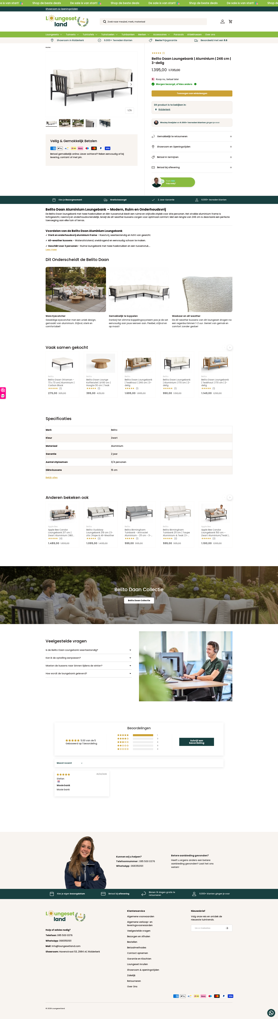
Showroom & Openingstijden (62, 8)
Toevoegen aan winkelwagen (192, 93)
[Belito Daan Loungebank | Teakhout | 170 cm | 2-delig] (215, 363)
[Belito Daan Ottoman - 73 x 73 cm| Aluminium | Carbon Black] (62, 363)
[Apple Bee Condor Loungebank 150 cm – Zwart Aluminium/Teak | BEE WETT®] (215, 513)
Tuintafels (88, 34)
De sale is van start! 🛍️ (85, 3)
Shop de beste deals (46, 3)
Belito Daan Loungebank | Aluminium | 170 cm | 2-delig (176, 382)
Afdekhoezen (194, 34)
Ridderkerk (164, 109)
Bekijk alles (52, 477)
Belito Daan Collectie (139, 600)
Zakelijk (131, 975)
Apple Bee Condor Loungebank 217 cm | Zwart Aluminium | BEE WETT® (60, 534)
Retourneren (134, 981)
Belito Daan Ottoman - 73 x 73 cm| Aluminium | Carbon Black (61, 382)
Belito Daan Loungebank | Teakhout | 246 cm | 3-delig (138, 382)
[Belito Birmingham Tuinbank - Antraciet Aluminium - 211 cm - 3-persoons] (139, 513)
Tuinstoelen (107, 34)
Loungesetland (58, 1008)
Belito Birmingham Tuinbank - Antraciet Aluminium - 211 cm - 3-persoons (138, 534)
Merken (142, 34)
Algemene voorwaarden (140, 916)
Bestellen (132, 941)
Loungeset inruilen (137, 964)
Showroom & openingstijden (143, 969)
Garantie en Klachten (139, 958)
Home (48, 47)
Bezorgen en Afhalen (138, 936)
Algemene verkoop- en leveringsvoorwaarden (140, 923)
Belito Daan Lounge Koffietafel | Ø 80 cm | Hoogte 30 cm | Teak (98, 382)
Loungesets (52, 34)
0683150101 (137, 866)
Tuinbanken (128, 34)
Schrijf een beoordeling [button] (196, 742)
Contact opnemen (137, 953)
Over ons (210, 34)
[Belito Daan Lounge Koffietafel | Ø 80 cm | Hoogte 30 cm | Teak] (100, 363)
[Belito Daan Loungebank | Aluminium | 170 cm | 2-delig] (177, 363)
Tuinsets (71, 34)
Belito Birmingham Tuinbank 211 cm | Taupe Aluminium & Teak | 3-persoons (176, 534)
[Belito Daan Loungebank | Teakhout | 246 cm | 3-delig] (139, 363)
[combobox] (153, 21)
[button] (230, 21)
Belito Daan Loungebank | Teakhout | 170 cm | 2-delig (215, 382)
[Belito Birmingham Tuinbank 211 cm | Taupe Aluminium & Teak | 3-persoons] (177, 513)
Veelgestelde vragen (138, 930)
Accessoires (160, 34)
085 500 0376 (147, 861)
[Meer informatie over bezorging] (195, 84)
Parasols (179, 34)
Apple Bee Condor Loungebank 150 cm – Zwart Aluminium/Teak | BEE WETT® (214, 534)
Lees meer (51, 249)
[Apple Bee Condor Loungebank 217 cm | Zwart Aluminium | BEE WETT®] (62, 513)
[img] (63, 774)
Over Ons (132, 986)
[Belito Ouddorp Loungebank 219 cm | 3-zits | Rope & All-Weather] (100, 513)
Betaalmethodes (136, 947)
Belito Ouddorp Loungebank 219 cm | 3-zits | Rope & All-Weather (100, 532)
